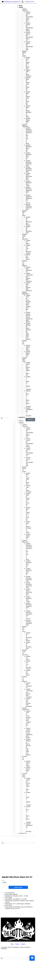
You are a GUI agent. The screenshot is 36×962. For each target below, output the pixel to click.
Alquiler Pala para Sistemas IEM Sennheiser (29, 286)
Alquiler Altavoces (25, 9)
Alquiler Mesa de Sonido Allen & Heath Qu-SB (28, 98)
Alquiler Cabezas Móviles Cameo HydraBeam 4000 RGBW (29, 317)
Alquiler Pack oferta (24, 359)
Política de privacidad (14, 953)
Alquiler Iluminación (25, 292)
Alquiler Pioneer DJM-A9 (28, 121)
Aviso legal (4, 953)
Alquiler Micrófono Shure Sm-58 (29, 148)
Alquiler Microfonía (25, 125)
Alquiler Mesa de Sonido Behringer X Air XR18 (28, 111)
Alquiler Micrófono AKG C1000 (29, 183)
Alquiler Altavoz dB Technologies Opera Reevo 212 (29, 16)
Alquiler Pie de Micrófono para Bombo (29, 221)
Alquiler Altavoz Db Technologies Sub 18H (29, 45)
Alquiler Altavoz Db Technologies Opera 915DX (29, 27)
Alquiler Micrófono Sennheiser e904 (29, 163)
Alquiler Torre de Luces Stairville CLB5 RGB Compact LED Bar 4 (28, 303)
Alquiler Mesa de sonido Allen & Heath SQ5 (28, 63)
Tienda (21, 7)
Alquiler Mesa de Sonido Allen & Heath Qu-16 (28, 84)
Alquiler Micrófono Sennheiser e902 (29, 169)
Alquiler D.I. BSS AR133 (28, 257)
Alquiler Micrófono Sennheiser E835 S (29, 190)
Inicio (21, 420)
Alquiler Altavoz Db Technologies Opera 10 (29, 36)
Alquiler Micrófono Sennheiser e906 (29, 207)
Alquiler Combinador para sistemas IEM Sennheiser (29, 277)
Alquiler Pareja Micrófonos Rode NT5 (29, 176)
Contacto (22, 417)
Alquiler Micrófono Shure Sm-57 (29, 156)
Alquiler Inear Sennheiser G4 (29, 269)
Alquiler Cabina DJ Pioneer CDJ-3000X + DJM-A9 (28, 369)
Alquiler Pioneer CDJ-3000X (28, 348)
